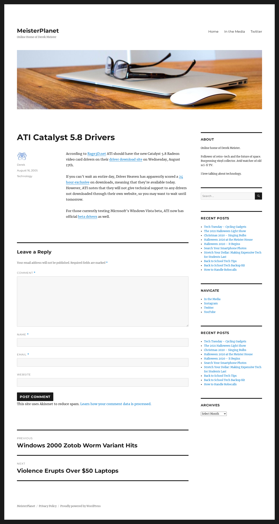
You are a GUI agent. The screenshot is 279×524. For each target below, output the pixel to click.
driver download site (125, 159)
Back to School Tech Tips (220, 261)
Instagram (211, 303)
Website (24, 374)
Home (213, 32)
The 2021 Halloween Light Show (225, 231)
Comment (26, 273)
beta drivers (87, 217)
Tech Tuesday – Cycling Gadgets (225, 227)
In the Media (234, 32)
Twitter (256, 32)
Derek (21, 164)
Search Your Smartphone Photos (225, 248)
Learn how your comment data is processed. (115, 404)
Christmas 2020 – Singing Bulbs (225, 235)
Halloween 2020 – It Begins (222, 244)
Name (23, 334)
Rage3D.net (96, 154)
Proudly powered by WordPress (80, 506)
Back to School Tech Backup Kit (224, 265)
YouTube (209, 312)
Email (23, 354)
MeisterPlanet (38, 30)
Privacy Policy (48, 506)
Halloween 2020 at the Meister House (228, 239)
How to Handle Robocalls (220, 269)
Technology (24, 176)
